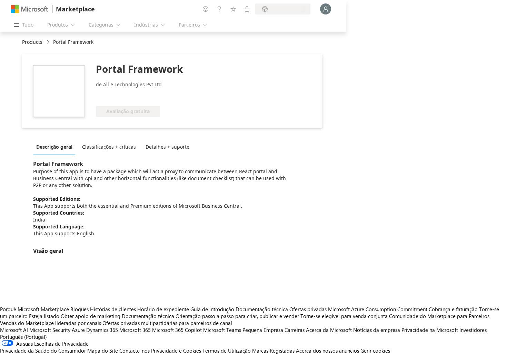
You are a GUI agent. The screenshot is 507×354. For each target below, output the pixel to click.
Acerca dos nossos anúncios (327, 350)
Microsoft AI (14, 329)
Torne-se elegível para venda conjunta (344, 316)
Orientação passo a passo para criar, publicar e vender (237, 316)
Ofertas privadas (308, 309)
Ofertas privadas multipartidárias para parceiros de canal (167, 322)
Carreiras (295, 329)
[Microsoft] (29, 9)
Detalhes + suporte (167, 147)
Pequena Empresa (262, 329)
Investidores (473, 329)
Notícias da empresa (376, 329)
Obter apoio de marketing (90, 316)
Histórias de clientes (113, 309)
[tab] (56, 146)
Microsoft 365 (135, 329)
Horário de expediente (163, 309)
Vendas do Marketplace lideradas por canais (50, 322)
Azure (78, 329)
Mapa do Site (102, 350)
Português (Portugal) (23, 336)
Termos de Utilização (226, 350)
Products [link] (32, 42)
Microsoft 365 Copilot (177, 329)
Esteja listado (44, 316)
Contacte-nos (134, 350)
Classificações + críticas (109, 147)
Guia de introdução (212, 309)
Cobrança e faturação (453, 309)
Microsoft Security (49, 329)
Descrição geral (54, 147)
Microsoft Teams (222, 329)
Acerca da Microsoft (329, 329)
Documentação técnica (262, 309)
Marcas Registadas (273, 350)
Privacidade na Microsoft (429, 329)
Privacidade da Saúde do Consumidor (43, 350)
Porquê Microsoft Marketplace (34, 309)
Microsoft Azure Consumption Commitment (378, 309)
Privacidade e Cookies (176, 350)
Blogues (79, 309)
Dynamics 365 (102, 329)
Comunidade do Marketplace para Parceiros (439, 316)
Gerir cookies (375, 350)
